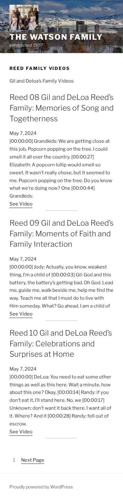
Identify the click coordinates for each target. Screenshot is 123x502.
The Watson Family (56, 37)
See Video (20, 204)
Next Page (32, 460)
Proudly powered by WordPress (41, 486)
